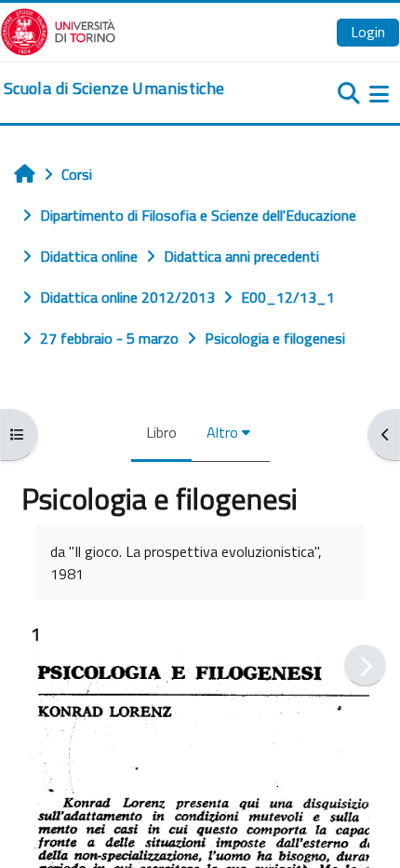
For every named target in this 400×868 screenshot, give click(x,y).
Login (368, 31)
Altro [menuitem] (222, 432)
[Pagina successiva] (365, 665)
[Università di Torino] (58, 30)
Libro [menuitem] (161, 432)
